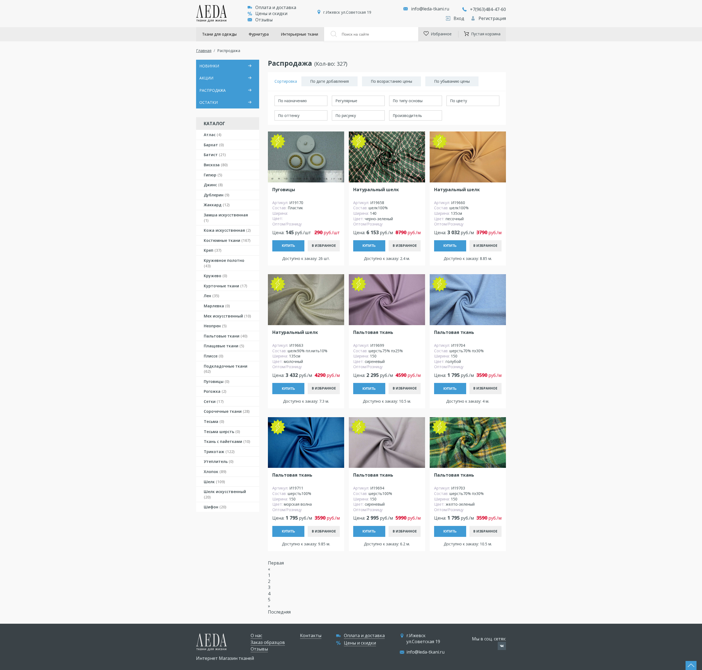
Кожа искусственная (227, 230)
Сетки (213, 401)
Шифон (215, 506)
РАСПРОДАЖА (212, 90)
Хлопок (215, 471)
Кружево (215, 275)
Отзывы (264, 20)
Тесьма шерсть (222, 431)
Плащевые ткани (224, 345)
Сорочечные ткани (227, 411)
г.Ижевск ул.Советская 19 (347, 12)
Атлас (212, 134)
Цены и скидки (271, 13)
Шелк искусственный (225, 494)
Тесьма (214, 421)
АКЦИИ (206, 78)
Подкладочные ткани (225, 368)
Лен (211, 295)
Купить (288, 246)
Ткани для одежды (219, 34)
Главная (203, 50)
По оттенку (288, 115)
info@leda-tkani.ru (430, 9)
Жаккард (217, 204)
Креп (212, 250)
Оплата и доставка (275, 7)
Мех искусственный (227, 316)
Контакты (310, 635)
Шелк (214, 481)
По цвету (458, 100)
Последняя (279, 612)
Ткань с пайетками (227, 441)
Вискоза (216, 164)
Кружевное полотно (224, 263)
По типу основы (408, 100)
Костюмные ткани (227, 240)
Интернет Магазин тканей (225, 658)
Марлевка (217, 305)
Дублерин (216, 194)
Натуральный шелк (376, 190)
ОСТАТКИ (208, 102)
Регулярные (346, 100)
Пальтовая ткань (373, 332)
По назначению (292, 100)
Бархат (214, 144)
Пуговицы (216, 381)
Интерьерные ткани (299, 34)
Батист (215, 154)
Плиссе (213, 356)
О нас (256, 635)
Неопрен (215, 325)
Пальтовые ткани (225, 336)
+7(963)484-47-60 (488, 9)
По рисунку (345, 115)
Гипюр (213, 174)
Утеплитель (218, 461)
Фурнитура (259, 34)
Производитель (407, 115)
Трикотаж (219, 451)
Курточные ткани (225, 285)
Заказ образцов (268, 642)
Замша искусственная (226, 217)
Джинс (213, 184)
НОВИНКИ (209, 65)
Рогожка (215, 391)
